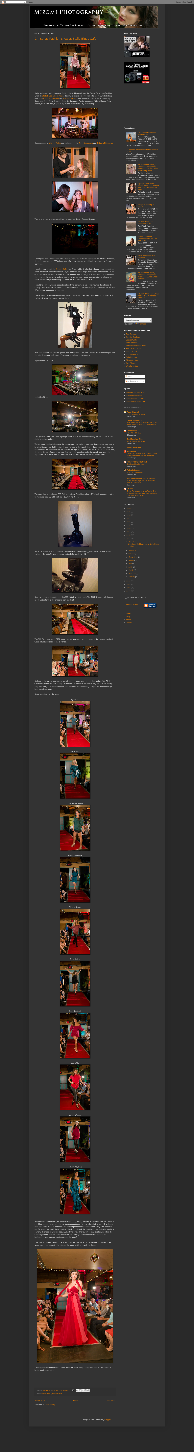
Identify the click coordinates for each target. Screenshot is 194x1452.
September (133, 557)
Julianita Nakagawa (105, 143)
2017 (129, 518)
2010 (129, 581)
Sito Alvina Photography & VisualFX (141, 479)
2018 (129, 515)
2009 (129, 584)
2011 (129, 538)
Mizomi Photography (134, 395)
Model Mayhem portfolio (135, 401)
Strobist (59, 1394)
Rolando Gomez (133, 470)
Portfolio (129, 614)
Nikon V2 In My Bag (134, 433)
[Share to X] (82, 1390)
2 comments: (64, 1390)
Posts (129, 377)
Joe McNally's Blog (134, 439)
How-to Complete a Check (136, 414)
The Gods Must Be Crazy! (136, 464)
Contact (129, 623)
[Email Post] (73, 1390)
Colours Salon (55, 143)
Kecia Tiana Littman (133, 349)
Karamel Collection (51, 98)
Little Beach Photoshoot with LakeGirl (147, 134)
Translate (143, 324)
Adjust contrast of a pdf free (136, 441)
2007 (129, 591)
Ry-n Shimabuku (86, 143)
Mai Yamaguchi (132, 354)
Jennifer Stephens (133, 337)
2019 (129, 512)
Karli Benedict (131, 343)
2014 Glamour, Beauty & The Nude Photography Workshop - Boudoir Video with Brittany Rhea (148, 168)
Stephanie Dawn (132, 360)
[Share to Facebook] (85, 1390)
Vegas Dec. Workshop (134, 472)
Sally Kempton (131, 357)
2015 (129, 525)
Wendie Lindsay (132, 366)
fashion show (45, 1394)
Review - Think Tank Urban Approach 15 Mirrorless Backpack (148, 296)
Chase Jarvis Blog (134, 420)
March (131, 570)
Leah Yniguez (131, 352)
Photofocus (131, 451)
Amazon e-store (132, 605)
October (132, 554)
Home (75, 1401)
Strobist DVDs (61, 269)
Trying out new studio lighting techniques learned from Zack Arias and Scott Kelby (148, 187)
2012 (129, 535)
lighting (53, 1394)
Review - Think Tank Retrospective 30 (145, 223)
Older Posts (110, 1401)
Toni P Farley (131, 363)
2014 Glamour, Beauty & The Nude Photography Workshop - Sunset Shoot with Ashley (147, 276)
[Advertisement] (132, 105)
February (132, 574)
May (130, 564)
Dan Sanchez (131, 334)
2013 (129, 532)
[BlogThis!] (80, 1390)
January (132, 577)
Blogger (107, 1420)
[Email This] (77, 1390)
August (131, 560)
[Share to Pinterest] (88, 1390)
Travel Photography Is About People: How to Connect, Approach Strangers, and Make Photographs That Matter (142, 493)
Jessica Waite (131, 340)
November (133, 550)
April (131, 567)
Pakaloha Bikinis (70, 98)
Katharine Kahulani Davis (136, 346)
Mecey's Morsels (134, 447)
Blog (128, 617)
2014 (129, 528)
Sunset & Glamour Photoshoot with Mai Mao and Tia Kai (147, 239)
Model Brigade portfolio (135, 398)
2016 (129, 522)
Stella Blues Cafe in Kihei (52, 96)
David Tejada (132, 431)
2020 (129, 509)
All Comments (132, 381)
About (128, 620)
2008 (129, 588)
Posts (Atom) (50, 1405)
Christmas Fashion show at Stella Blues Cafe (65, 38)
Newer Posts (40, 1401)
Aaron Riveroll (133, 412)
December (133, 541)
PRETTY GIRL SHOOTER (137, 462)
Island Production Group (135, 393)
